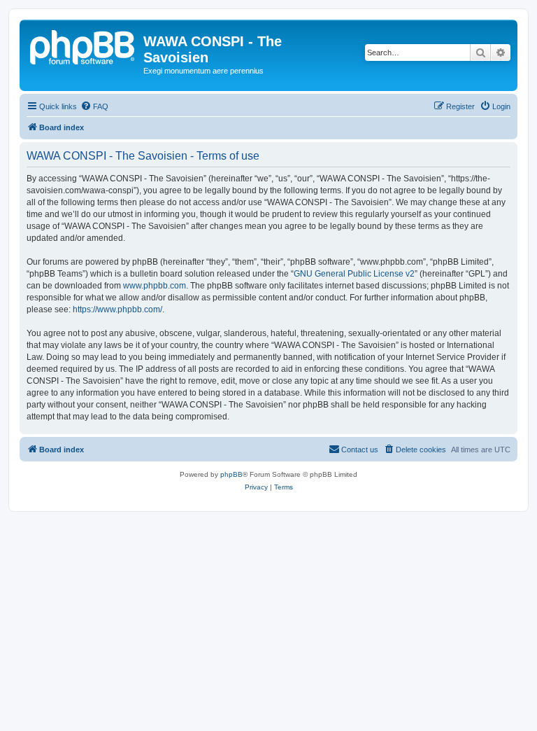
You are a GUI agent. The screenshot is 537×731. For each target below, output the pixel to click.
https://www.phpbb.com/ (117, 309)
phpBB (231, 474)
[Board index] (83, 45)
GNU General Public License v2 (354, 274)
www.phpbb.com (154, 286)
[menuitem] (94, 106)
